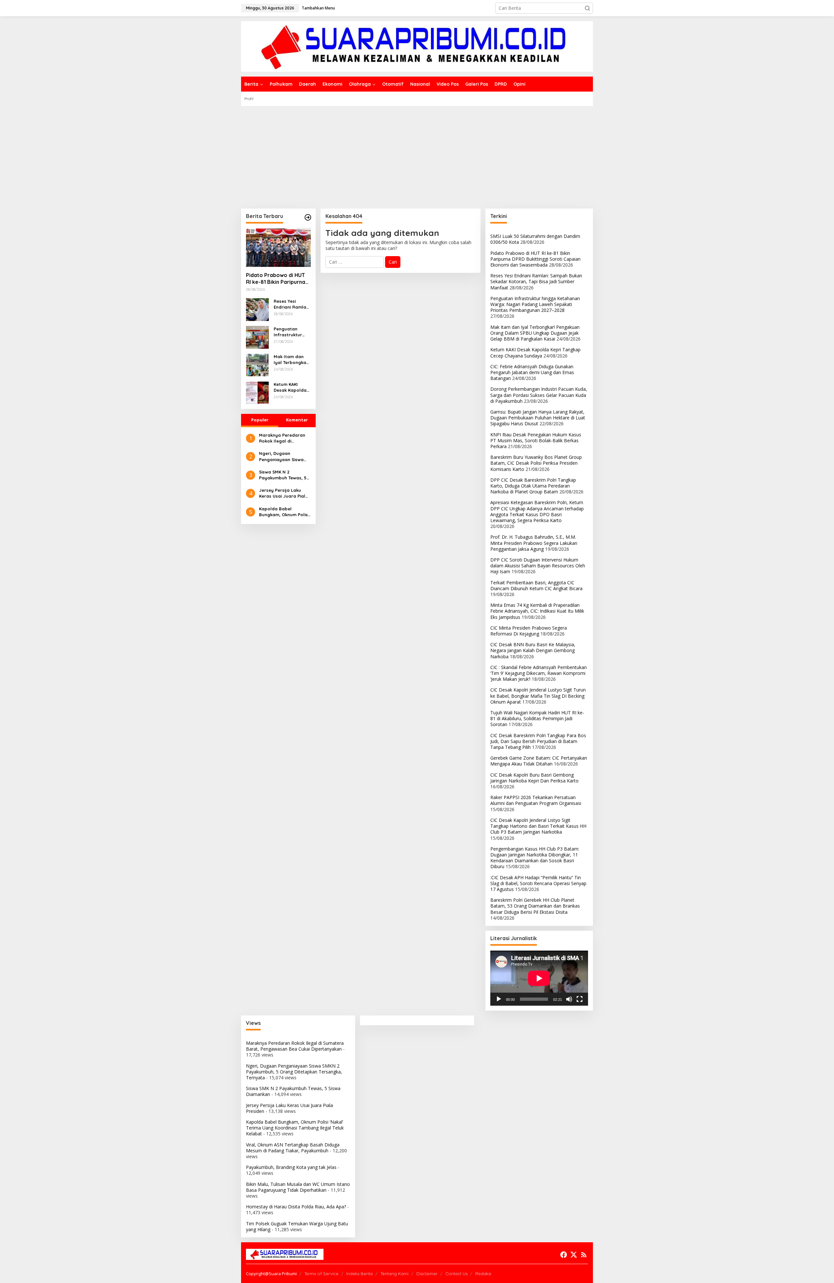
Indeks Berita (359, 1273)
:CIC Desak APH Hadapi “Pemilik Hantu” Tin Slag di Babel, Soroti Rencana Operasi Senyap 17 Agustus (538, 883)
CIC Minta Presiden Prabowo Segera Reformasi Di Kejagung (528, 631)
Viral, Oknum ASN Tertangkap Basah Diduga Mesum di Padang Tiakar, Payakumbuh (292, 1148)
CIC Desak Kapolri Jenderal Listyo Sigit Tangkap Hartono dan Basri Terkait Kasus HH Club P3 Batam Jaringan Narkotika (538, 826)
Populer (259, 420)
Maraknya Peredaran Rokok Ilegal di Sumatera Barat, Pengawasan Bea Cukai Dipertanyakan (284, 438)
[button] (587, 8)
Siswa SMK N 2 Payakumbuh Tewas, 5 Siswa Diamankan (283, 475)
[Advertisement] (417, 154)
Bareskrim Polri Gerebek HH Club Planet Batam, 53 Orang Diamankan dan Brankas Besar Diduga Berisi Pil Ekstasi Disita (535, 906)
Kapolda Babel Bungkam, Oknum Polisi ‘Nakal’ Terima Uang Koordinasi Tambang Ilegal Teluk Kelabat (284, 512)
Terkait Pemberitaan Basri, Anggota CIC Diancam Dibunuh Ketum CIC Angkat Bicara (536, 585)
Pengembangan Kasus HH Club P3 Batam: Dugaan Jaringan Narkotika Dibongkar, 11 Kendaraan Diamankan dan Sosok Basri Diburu (534, 858)
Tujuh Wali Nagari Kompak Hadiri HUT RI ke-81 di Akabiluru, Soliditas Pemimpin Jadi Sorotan (537, 718)
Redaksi (483, 1273)
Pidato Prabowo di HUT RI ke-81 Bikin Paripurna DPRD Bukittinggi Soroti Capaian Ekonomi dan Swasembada (277, 278)
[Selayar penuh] (579, 999)
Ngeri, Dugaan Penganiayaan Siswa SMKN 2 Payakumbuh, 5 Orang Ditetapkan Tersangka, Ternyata (284, 456)
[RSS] (584, 1254)
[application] (539, 978)
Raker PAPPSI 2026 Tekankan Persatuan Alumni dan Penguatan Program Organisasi (535, 800)
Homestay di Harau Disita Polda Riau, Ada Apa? (296, 1206)
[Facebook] (563, 1254)
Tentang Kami (395, 1273)
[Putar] (499, 999)
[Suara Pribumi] (417, 46)
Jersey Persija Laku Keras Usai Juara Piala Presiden (283, 493)
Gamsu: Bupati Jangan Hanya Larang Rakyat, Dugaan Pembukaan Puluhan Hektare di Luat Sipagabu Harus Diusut (537, 418)
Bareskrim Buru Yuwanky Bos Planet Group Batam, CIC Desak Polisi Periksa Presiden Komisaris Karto (536, 463)
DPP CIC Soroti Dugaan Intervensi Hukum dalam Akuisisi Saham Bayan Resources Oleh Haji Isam (537, 566)
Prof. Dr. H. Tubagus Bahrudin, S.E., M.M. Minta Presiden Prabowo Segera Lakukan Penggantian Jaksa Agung (533, 543)
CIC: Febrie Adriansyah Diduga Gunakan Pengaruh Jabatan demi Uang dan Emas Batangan (532, 372)
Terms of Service (321, 1273)
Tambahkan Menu (318, 8)
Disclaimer (427, 1273)
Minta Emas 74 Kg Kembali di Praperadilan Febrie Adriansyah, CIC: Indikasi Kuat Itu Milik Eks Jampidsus (537, 611)
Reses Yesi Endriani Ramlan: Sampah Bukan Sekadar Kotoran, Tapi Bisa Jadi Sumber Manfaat (292, 304)
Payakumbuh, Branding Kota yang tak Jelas (291, 1167)
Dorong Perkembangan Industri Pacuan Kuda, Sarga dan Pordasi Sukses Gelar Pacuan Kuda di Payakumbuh (538, 395)
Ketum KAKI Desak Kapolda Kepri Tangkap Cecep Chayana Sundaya (291, 387)
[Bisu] (569, 999)
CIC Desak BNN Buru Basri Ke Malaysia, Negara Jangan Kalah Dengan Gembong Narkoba (532, 650)
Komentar (297, 420)
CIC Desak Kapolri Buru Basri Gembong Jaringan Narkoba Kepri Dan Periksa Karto (534, 778)
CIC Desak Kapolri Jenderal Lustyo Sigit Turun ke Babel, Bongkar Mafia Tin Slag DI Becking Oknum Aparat (538, 696)
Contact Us (456, 1273)
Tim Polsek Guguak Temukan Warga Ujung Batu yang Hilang (297, 1226)
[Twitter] (573, 1254)
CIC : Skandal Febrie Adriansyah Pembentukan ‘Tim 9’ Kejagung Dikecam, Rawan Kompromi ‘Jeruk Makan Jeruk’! (538, 673)
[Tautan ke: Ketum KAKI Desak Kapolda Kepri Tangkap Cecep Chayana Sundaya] (257, 392)
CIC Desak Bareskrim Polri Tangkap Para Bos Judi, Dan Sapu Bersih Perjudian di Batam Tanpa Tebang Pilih (538, 741)
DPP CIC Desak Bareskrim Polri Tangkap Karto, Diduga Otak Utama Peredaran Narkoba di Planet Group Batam (533, 486)
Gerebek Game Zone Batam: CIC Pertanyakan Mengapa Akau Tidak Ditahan (538, 761)
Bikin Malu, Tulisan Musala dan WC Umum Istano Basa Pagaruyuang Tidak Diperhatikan (298, 1187)
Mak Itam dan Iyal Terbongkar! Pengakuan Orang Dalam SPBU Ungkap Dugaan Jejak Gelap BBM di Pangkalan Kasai (292, 359)
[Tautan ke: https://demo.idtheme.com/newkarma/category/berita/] (308, 217)
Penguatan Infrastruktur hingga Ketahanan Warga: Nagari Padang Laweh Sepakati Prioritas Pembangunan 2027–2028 (290, 332)
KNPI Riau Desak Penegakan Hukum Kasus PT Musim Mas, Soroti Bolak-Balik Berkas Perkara (535, 440)
